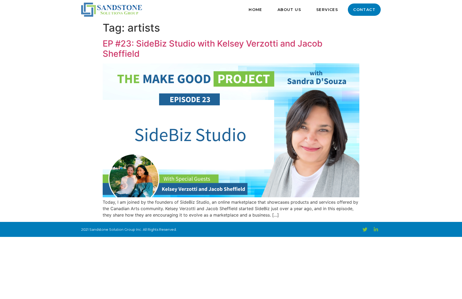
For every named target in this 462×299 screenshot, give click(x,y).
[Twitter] (365, 229)
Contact (364, 9)
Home (255, 9)
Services (327, 9)
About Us (289, 9)
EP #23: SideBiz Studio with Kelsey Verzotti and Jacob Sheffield (212, 48)
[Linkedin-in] (376, 229)
